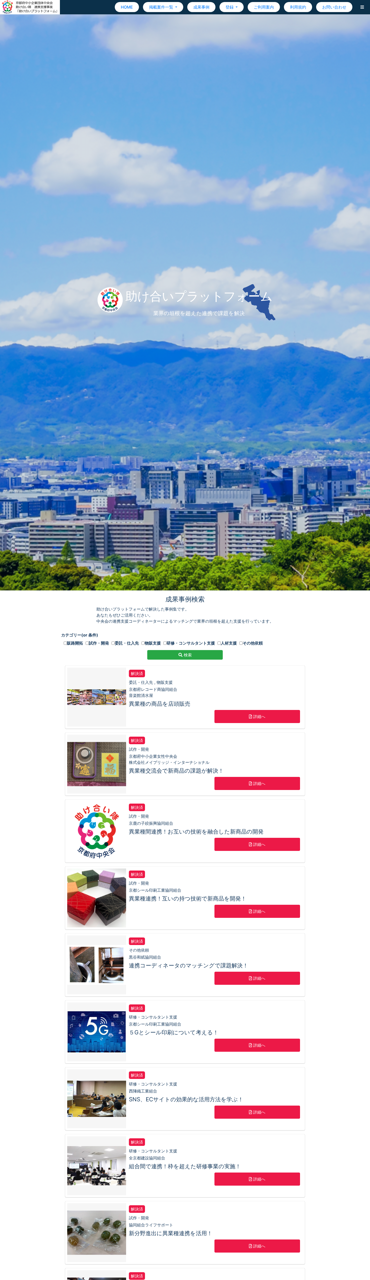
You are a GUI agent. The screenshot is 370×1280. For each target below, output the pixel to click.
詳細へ (258, 716)
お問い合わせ (334, 7)
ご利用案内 (264, 7)
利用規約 (298, 7)
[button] (362, 7)
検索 (187, 654)
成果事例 (201, 7)
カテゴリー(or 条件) (79, 634)
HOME (127, 7)
